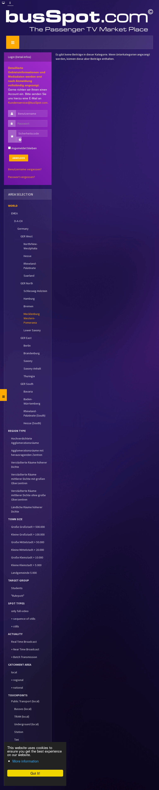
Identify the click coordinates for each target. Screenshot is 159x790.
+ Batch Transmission (24, 657)
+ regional (17, 680)
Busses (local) (22, 709)
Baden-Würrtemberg (32, 401)
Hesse (27, 256)
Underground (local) (26, 724)
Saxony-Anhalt (32, 368)
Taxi (16, 739)
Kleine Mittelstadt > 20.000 (27, 550)
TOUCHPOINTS (18, 695)
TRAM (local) (21, 716)
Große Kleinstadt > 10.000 (27, 557)
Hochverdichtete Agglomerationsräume (25, 441)
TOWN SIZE (15, 519)
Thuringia (29, 376)
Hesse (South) (32, 423)
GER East (25, 338)
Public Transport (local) (25, 701)
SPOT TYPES (16, 603)
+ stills (15, 626)
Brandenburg (32, 353)
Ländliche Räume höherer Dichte (26, 509)
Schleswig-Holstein (35, 291)
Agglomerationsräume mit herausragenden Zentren (27, 453)
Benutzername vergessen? (25, 169)
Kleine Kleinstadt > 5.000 (26, 565)
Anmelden (18, 158)
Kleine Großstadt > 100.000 (28, 534)
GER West (26, 236)
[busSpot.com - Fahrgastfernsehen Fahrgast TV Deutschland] (79, 20)
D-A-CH (18, 221)
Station (18, 732)
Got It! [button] (35, 773)
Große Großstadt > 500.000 (28, 527)
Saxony (28, 361)
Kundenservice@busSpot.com (28, 102)
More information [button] (25, 761)
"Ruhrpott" (17, 596)
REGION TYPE (17, 431)
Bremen (28, 306)
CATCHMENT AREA (19, 664)
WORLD (13, 206)
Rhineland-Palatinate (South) (34, 413)
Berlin (27, 345)
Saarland (29, 275)
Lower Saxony (32, 330)
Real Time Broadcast (24, 642)
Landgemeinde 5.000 (24, 573)
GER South (26, 384)
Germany (23, 229)
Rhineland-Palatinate (30, 266)
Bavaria (28, 391)
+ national (17, 687)
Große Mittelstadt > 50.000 (27, 542)
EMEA (14, 213)
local (14, 672)
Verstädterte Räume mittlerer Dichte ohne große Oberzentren (28, 495)
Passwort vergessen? (21, 177)
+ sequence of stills (23, 619)
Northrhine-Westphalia (30, 246)
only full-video (20, 611)
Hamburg (29, 298)
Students (17, 588)
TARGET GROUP (18, 580)
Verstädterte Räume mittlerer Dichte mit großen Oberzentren (28, 479)
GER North (26, 283)
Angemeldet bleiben (24, 148)
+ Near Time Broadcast (25, 649)
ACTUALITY (15, 634)
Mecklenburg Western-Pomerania (32, 318)
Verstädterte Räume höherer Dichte (29, 465)
